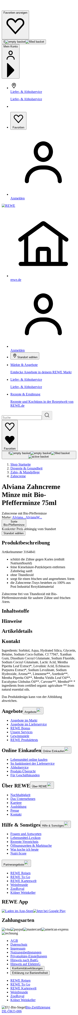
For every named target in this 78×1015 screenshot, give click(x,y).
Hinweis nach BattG (24, 960)
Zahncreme (18, 476)
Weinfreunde (19, 885)
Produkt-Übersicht (23, 771)
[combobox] (14, 523)
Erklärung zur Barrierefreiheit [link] (30, 973)
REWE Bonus (20, 728)
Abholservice (19, 767)
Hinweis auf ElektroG (25, 964)
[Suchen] (47, 415)
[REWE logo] (8, 205)
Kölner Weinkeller (23, 892)
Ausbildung (18, 806)
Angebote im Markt (23, 720)
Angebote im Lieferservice (28, 724)
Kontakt (15, 814)
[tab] (39, 611)
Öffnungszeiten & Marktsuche (31, 845)
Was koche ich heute (24, 849)
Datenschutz (18, 944)
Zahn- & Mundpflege (25, 472)
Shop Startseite (20, 464)
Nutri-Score (18, 853)
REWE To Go (20, 877)
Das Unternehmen (22, 799)
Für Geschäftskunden (25, 775)
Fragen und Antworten (25, 834)
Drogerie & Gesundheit (26, 468)
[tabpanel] (39, 670)
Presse (14, 810)
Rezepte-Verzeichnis (24, 841)
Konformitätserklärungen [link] (27, 968)
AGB (14, 940)
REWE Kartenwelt (23, 881)
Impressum (17, 948)
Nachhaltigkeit (20, 795)
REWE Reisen (20, 873)
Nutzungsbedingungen (25, 952)
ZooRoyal (17, 888)
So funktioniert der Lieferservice (32, 763)
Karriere (16, 803)
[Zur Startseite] (16, 8)
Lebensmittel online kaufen (28, 759)
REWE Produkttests (24, 740)
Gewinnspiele (19, 736)
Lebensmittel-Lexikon (25, 838)
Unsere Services (21, 732)
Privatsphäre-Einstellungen (28, 956)
